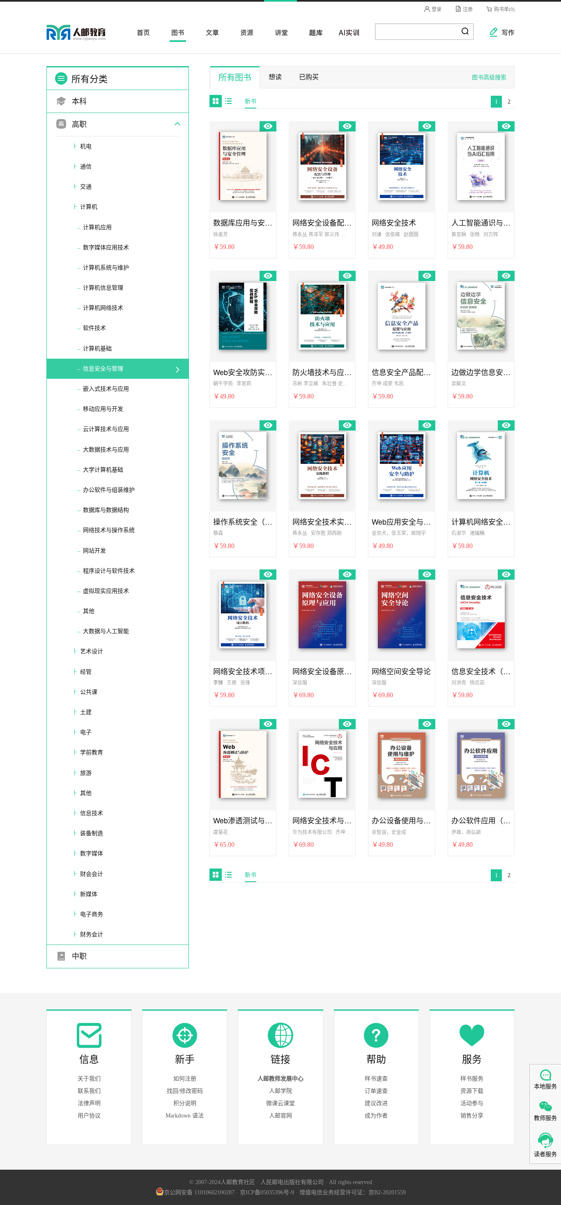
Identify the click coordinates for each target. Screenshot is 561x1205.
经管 (86, 672)
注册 (467, 9)
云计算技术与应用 (106, 429)
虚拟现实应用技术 (106, 591)
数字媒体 (91, 853)
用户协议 (89, 1116)
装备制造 (91, 833)
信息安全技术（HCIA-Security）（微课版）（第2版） (481, 671)
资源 (244, 32)
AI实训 (348, 32)
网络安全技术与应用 (322, 820)
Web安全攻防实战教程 (243, 372)
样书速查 (376, 1079)
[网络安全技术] (401, 165)
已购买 (309, 77)
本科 (78, 101)
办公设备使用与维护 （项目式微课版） (401, 820)
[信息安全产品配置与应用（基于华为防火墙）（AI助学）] (401, 315)
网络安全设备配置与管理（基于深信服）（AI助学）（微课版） (322, 222)
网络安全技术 (394, 222)
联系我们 (89, 1091)
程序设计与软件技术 (109, 571)
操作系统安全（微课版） (243, 521)
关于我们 (89, 1079)
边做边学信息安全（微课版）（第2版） (481, 372)
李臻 (218, 683)
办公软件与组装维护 (109, 490)
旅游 (86, 773)
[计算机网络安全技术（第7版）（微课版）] (481, 464)
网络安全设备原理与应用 (322, 671)
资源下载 (471, 1091)
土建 (86, 712)
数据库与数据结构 (106, 510)
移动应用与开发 (103, 409)
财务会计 (91, 934)
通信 (86, 167)
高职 (78, 124)
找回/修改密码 (185, 1091)
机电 (86, 146)
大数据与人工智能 (106, 631)
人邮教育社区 (84, 38)
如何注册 (184, 1079)
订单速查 (376, 1091)
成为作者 (376, 1116)
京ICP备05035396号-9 (267, 1192)
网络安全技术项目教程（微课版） (243, 671)
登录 (435, 9)
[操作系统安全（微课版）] (243, 464)
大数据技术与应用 (106, 450)
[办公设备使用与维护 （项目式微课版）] (401, 763)
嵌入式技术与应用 (106, 389)
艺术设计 (91, 651)
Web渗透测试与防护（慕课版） (243, 820)
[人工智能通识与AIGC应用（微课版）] (481, 165)
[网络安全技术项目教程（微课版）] (243, 613)
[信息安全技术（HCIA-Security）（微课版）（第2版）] (481, 613)
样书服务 (471, 1079)
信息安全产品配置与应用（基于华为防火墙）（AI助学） (401, 372)
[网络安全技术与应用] (322, 763)
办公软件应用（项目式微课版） (481, 820)
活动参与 (471, 1103)
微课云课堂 (280, 1103)
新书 (250, 101)
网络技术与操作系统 (109, 530)
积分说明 (184, 1103)
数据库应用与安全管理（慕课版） (243, 222)
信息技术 (91, 813)
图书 (175, 32)
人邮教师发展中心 (280, 1079)
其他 (88, 611)
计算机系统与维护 (106, 268)
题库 (313, 32)
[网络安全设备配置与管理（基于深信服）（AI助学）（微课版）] (322, 165)
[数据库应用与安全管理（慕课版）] (243, 165)
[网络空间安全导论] (401, 613)
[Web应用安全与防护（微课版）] (401, 464)
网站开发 (94, 551)
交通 (86, 187)
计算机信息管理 (103, 288)
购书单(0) (504, 9)
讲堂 (279, 32)
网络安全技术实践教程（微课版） (322, 521)
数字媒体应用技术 (106, 247)
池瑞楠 (477, 533)
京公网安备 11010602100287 (199, 1192)
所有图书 (234, 77)
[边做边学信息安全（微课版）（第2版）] (481, 315)
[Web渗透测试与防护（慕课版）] (243, 763)
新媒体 (88, 894)
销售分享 (471, 1116)
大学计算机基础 (103, 470)
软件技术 (94, 328)
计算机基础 (97, 349)
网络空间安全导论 (401, 671)
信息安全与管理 (103, 369)
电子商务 (91, 914)
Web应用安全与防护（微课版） (401, 521)
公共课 (88, 692)
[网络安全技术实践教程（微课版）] (322, 464)
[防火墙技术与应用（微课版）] (322, 315)
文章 (210, 32)
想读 (275, 77)
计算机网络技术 (103, 308)
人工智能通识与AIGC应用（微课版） (481, 222)
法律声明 (89, 1103)
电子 (86, 732)
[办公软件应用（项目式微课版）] (481, 763)
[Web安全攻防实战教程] (243, 315)
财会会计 (91, 874)
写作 (503, 32)
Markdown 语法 (185, 1116)
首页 (141, 32)
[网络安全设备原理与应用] (322, 613)
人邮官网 (280, 1116)
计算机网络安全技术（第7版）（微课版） (481, 521)
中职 (78, 956)
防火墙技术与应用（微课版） (322, 372)
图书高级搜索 (489, 77)
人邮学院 (280, 1091)
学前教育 (91, 752)
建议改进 (376, 1103)
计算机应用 (97, 227)
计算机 (88, 207)
